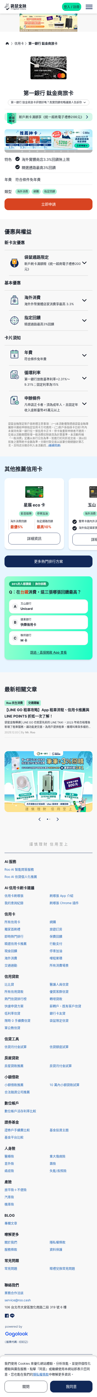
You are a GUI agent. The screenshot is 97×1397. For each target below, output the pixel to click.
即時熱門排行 (14, 936)
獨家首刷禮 (12, 929)
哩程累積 (56, 958)
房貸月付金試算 (61, 1066)
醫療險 (9, 1156)
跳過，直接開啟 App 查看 (48, 652)
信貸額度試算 (59, 1047)
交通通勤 (11, 965)
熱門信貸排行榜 (16, 999)
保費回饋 (56, 936)
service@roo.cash (18, 1300)
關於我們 (11, 1242)
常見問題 (11, 1268)
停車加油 (56, 951)
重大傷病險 (57, 1156)
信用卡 (19, 43)
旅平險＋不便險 (16, 1190)
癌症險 (9, 1171)
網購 (53, 922)
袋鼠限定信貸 (59, 1020)
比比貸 (9, 984)
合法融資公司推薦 (17, 1092)
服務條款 (11, 1249)
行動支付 (56, 944)
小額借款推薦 (14, 1085)
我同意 (71, 1386)
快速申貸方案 (14, 1006)
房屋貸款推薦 (14, 1066)
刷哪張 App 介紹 (61, 896)
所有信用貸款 (14, 991)
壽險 (53, 1163)
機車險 (9, 1204)
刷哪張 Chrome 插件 (64, 903)
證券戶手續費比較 (17, 1130)
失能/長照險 (58, 1171)
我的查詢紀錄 (14, 903)
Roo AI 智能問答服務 (19, 869)
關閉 (26, 1386)
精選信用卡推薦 (16, 944)
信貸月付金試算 (16, 1047)
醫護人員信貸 (59, 984)
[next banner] (57, 819)
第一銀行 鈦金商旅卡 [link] (43, 43)
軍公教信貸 (12, 1028)
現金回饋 (11, 951)
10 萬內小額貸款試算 (64, 1085)
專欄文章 (11, 1223)
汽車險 (9, 1197)
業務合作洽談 (14, 1293)
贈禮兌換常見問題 (62, 1268)
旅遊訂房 (56, 929)
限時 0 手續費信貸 (17, 1020)
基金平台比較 (14, 1137)
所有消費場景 (59, 965)
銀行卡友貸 (57, 1013)
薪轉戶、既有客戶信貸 (65, 1006)
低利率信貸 (12, 1013)
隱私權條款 (57, 1242)
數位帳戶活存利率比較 (20, 1111)
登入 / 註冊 (71, 7)
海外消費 (11, 958)
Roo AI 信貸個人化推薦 (21, 877)
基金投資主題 (59, 1130)
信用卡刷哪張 (14, 896)
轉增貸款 (56, 999)
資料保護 (56, 1249)
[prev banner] (39, 819)
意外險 (9, 1163)
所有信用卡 (12, 922)
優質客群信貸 (59, 991)
